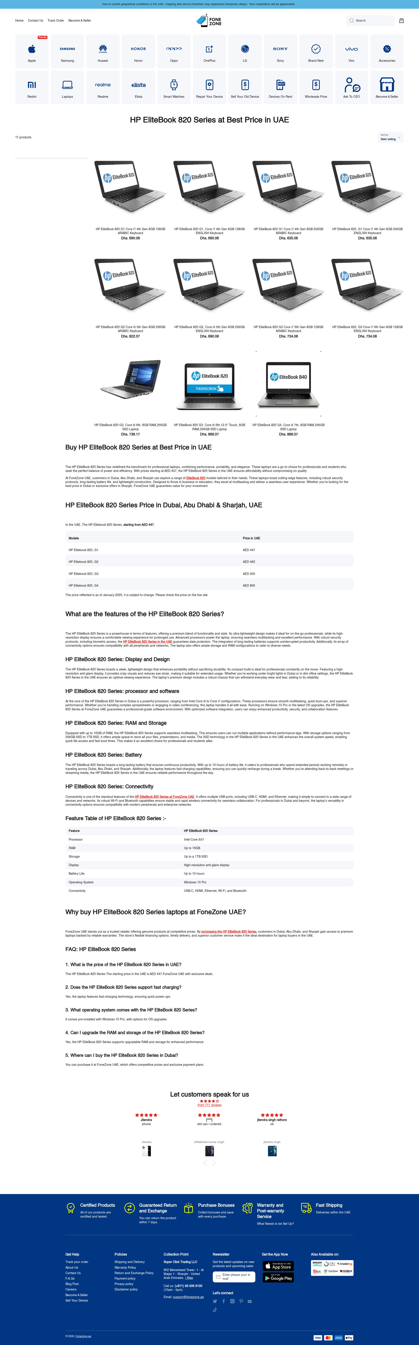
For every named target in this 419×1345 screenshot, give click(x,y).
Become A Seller (76, 1295)
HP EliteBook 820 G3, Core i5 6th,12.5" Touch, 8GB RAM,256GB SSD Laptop (209, 427)
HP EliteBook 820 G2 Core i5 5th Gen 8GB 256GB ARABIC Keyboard (130, 329)
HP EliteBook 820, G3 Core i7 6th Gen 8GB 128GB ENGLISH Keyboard (367, 329)
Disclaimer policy (126, 1289)
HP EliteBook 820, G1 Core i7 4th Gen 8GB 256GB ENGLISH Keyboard (367, 231)
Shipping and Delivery (130, 1262)
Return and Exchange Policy (134, 1273)
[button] (401, 21)
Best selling (388, 139)
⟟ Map (189, 1278)
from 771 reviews (210, 1105)
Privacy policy (124, 1284)
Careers (71, 1289)
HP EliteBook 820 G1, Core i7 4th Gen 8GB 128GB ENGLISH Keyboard (209, 231)
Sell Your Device (76, 1300)
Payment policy (125, 1278)
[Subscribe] (249, 1276)
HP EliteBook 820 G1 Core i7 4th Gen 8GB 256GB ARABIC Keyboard (288, 231)
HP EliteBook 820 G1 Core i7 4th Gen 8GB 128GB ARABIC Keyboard (130, 231)
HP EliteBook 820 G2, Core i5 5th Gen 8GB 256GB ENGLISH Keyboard (209, 329)
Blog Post (72, 1284)
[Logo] (209, 20)
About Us (71, 1267)
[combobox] (370, 20)
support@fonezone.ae (188, 1297)
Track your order (76, 1262)
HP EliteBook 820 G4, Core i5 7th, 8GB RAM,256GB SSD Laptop (288, 427)
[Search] (350, 20)
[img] (209, 1101)
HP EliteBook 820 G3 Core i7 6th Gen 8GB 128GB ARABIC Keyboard (288, 329)
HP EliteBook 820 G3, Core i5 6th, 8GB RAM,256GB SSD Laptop (130, 427)
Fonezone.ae (83, 1336)
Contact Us (73, 1273)
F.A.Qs (70, 1278)
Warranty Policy (125, 1267)
